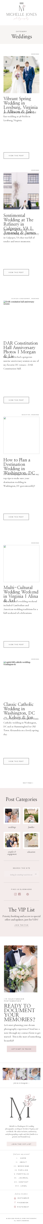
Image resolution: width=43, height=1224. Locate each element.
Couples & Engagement (20, 298)
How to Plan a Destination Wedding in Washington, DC (19, 466)
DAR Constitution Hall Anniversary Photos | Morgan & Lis (20, 349)
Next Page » (28, 783)
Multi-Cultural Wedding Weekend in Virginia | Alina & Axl (20, 594)
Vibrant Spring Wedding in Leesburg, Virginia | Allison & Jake (20, 105)
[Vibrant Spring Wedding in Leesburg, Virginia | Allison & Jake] (16, 155)
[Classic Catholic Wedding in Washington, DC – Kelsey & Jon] (21, 679)
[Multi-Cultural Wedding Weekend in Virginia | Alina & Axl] (16, 644)
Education (26, 414)
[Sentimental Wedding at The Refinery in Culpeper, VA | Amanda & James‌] (21, 190)
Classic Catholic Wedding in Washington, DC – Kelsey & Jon (19, 711)
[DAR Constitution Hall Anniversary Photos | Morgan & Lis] (16, 400)
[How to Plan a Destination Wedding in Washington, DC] (21, 435)
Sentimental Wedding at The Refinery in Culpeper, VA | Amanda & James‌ (19, 224)
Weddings (35, 54)
